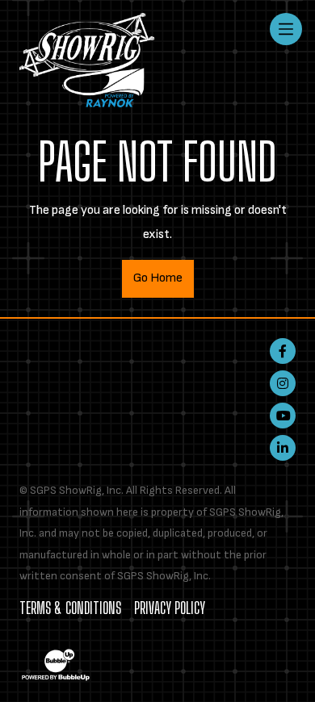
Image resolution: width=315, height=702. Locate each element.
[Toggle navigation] (286, 29)
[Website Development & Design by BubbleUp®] (55, 664)
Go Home (158, 278)
